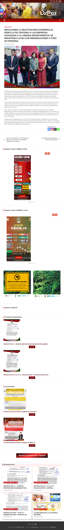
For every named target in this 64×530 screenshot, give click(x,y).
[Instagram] (52, 129)
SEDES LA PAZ (20, 527)
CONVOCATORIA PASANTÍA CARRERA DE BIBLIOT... (20, 442)
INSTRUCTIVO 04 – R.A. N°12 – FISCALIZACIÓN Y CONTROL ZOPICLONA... (26, 375)
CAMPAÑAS (36, 509)
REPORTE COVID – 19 (18, 254)
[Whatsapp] (58, 129)
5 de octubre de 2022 (9, 44)
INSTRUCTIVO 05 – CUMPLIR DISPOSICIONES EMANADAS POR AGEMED (26, 344)
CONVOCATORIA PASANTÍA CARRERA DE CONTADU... (20, 412)
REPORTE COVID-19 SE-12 (22, 191)
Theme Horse (34, 527)
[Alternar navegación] (4, 20)
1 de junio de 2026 (38, 516)
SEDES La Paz (7, 27)
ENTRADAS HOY (9, 464)
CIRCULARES (7, 482)
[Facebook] (49, 129)
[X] (55, 129)
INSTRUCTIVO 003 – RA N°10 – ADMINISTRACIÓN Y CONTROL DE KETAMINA (15, 514)
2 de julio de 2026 (8, 490)
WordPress (53, 527)
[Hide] (0, 19)
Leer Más (22, 196)
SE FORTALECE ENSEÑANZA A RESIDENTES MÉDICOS (49, 138)
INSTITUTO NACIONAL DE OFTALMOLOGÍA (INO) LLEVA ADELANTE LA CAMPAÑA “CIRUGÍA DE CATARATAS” (17, 139)
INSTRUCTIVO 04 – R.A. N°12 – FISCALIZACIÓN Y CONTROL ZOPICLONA (44, 488)
